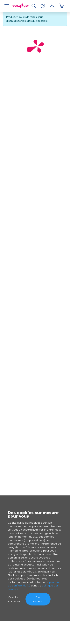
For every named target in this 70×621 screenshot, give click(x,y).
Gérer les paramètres (13, 599)
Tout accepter (38, 599)
